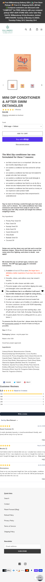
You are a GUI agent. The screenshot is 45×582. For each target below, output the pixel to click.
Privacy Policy (9, 520)
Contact (7, 504)
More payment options (22, 144)
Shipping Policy (9, 532)
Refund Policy (9, 515)
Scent (4, 122)
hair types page (20, 264)
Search (6, 498)
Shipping (5, 115)
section (16, 323)
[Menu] (41, 29)
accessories (9, 323)
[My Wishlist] (34, 29)
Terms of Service (10, 526)
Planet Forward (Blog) (11, 509)
